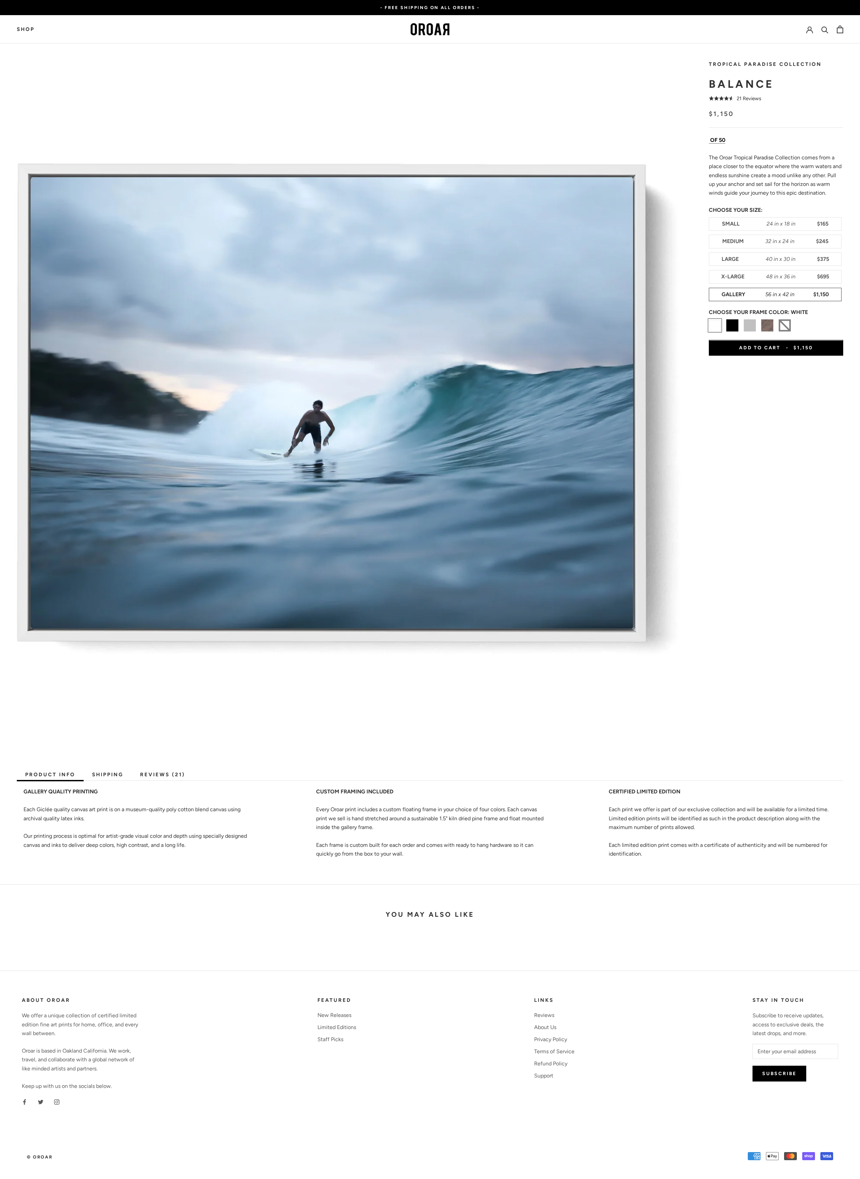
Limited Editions (336, 1027)
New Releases (334, 1015)
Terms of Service (554, 1051)
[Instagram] (56, 1101)
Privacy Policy (550, 1039)
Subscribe (779, 1073)
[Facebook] (24, 1101)
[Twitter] (40, 1101)
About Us (545, 1027)
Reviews (544, 1015)
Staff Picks (330, 1039)
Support (543, 1075)
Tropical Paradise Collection (765, 64)
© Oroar (39, 1157)
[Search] (824, 29)
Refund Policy (550, 1063)
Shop (26, 29)
